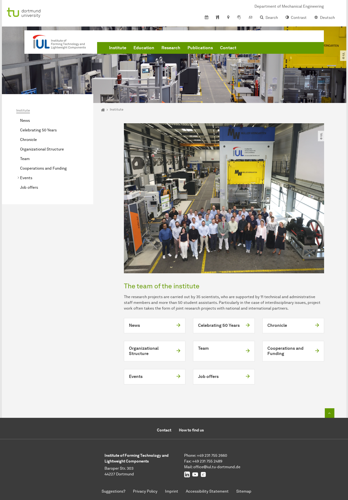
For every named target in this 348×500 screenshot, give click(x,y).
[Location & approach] (228, 18)
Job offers (29, 187)
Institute (117, 47)
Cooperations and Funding (43, 168)
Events (26, 178)
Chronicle (28, 139)
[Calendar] (206, 18)
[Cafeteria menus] (217, 18)
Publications (200, 47)
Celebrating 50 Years (38, 130)
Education (143, 47)
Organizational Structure (42, 149)
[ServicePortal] (239, 18)
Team (25, 158)
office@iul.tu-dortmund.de (216, 467)
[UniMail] (250, 18)
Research (170, 47)
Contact (228, 47)
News (25, 120)
